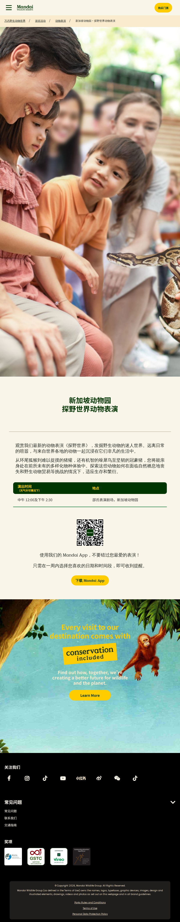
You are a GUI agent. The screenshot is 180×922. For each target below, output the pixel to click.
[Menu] (8, 7)
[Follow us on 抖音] (135, 778)
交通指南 (10, 825)
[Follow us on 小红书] (81, 778)
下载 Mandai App (90, 580)
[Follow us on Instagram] (27, 778)
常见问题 (10, 811)
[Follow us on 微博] (99, 778)
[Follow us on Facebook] (9, 778)
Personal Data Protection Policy (90, 914)
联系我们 (10, 818)
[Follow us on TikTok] (45, 778)
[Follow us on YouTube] (63, 778)
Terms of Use (71, 890)
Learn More (90, 695)
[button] (9, 7)
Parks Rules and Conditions (90, 902)
